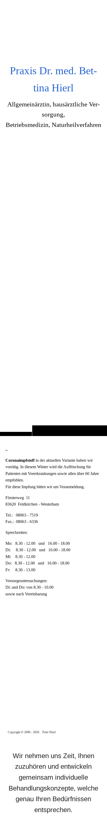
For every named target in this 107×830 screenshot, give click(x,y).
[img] (53, 228)
